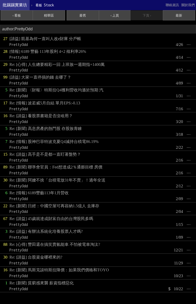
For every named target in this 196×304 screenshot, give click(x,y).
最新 (179, 15)
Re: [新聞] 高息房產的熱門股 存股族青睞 (45, 128)
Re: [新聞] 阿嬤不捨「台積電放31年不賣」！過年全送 (57, 180)
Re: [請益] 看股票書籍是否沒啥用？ (41, 116)
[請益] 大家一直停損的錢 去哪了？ (40, 77)
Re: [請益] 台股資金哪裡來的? (35, 257)
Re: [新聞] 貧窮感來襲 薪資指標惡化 (41, 283)
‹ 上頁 (115, 15)
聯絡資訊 (172, 5)
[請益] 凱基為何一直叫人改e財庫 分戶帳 (45, 39)
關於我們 (188, 5)
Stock (44, 5)
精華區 (49, 15)
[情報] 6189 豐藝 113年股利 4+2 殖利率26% (47, 51)
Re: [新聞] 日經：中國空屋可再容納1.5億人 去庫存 (54, 206)
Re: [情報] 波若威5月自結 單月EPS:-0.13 (44, 103)
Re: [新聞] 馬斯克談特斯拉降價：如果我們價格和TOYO (59, 270)
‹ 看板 (17, 15)
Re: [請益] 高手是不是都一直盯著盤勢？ (45, 154)
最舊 (82, 15)
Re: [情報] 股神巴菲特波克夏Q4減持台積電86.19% (54, 141)
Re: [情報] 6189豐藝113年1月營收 (39, 193)
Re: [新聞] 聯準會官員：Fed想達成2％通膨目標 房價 (55, 167)
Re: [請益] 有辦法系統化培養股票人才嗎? (46, 231)
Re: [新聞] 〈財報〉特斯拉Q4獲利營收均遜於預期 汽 (56, 90)
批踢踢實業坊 (15, 5)
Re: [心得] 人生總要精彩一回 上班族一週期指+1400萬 (57, 64)
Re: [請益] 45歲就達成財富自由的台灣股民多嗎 (51, 218)
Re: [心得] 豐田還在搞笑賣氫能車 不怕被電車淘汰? (54, 244)
